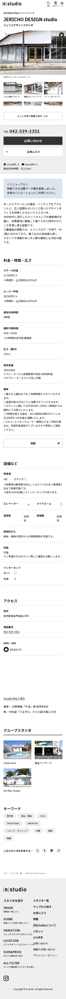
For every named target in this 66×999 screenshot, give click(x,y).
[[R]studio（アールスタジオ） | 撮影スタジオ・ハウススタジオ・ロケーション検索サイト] (12, 4)
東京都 (10, 815)
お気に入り (39, 913)
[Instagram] (6, 978)
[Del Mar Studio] (17, 780)
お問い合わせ (40, 943)
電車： (7, 706)
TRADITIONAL (13, 823)
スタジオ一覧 (41, 900)
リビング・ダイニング (17, 830)
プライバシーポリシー (45, 955)
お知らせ (38, 931)
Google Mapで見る (14, 698)
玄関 (38, 830)
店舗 (9, 838)
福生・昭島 (26, 815)
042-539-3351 (25, 131)
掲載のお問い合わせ (44, 949)
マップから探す (42, 907)
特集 (35, 919)
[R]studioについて (44, 925)
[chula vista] (17, 752)
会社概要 (38, 937)
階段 (50, 830)
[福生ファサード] (48, 752)
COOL (42, 815)
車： (6, 712)
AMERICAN (33, 823)
